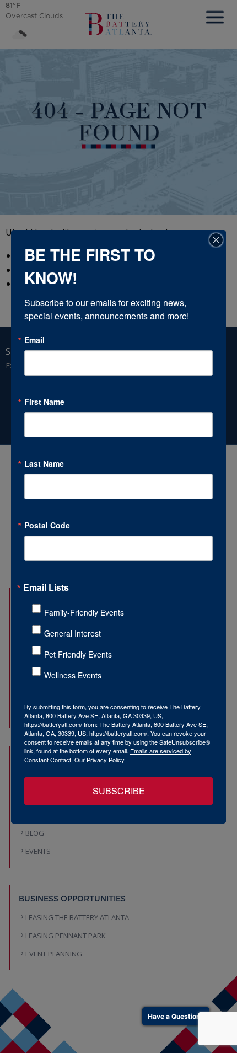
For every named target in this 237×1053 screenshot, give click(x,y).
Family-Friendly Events (84, 612)
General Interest (72, 633)
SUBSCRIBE (119, 790)
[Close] (216, 240)
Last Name (44, 463)
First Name (44, 401)
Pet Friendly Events (78, 654)
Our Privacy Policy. (100, 759)
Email (34, 340)
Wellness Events (72, 675)
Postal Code (47, 525)
